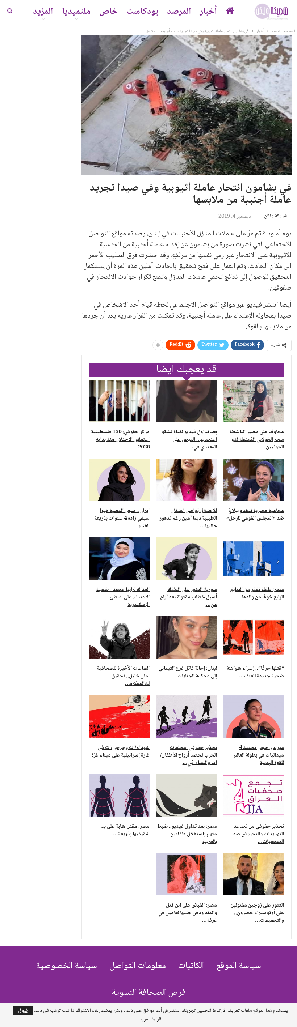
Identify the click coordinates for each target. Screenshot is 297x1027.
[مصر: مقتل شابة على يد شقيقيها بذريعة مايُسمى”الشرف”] (119, 795)
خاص (108, 12)
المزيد (43, 12)
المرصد (179, 12)
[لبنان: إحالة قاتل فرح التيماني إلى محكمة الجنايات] (186, 637)
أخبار (208, 12)
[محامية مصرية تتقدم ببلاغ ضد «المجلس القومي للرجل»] (253, 480)
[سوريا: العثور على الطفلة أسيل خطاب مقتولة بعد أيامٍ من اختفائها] (186, 558)
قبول (23, 1010)
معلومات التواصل (137, 966)
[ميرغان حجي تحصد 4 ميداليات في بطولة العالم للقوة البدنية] (253, 716)
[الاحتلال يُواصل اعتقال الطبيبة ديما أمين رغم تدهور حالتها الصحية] (186, 480)
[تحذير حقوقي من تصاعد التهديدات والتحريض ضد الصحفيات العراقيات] (253, 795)
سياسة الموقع (238, 966)
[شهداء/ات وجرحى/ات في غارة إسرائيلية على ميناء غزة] (119, 716)
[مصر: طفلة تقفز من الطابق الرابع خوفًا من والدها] (253, 558)
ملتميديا (76, 12)
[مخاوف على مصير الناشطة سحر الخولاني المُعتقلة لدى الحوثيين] (253, 401)
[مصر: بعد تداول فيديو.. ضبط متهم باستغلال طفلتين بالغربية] (186, 795)
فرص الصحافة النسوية (149, 993)
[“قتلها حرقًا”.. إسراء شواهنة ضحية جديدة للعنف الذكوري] (253, 637)
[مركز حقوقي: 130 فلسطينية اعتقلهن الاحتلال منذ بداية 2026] (119, 401)
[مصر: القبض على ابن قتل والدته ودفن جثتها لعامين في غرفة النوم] (186, 874)
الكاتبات (191, 966)
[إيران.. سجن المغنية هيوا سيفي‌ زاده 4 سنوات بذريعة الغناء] (119, 480)
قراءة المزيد (150, 1019)
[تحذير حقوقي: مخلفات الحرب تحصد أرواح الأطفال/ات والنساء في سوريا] (186, 716)
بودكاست (142, 12)
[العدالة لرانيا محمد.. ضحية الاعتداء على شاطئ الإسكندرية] (119, 558)
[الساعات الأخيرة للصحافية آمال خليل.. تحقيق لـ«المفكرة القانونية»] (119, 637)
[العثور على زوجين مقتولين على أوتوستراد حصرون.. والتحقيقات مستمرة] (253, 874)
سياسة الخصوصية (66, 966)
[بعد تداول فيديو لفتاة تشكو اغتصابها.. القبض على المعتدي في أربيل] (186, 401)
